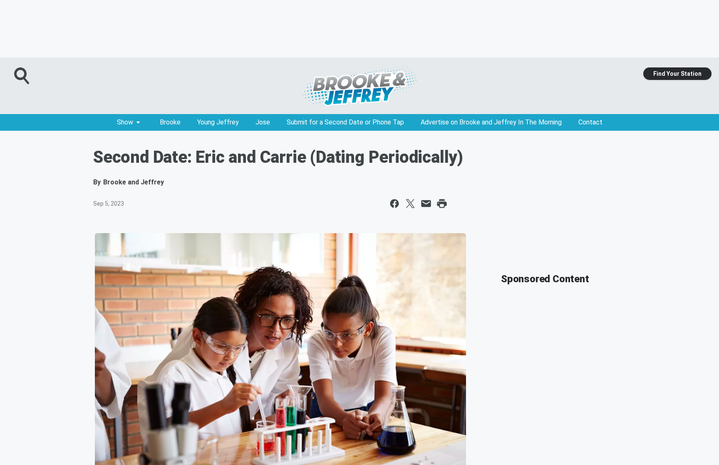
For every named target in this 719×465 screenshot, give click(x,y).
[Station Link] (359, 86)
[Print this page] (442, 203)
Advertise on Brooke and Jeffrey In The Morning (491, 122)
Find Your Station (677, 73)
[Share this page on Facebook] (394, 203)
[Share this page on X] (410, 203)
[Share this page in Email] (426, 203)
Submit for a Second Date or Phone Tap (345, 122)
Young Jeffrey (218, 122)
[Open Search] (22, 75)
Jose (262, 122)
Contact (590, 122)
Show (125, 122)
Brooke (170, 122)
